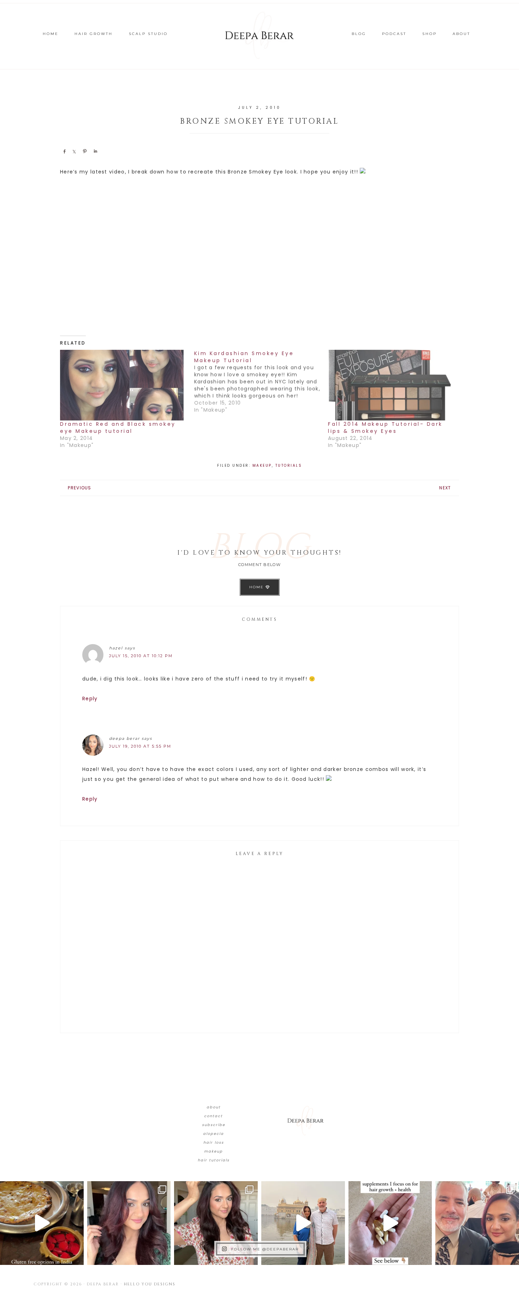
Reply (90, 698)
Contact (213, 1116)
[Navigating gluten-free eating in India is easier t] (42, 1223)
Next (445, 488)
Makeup (262, 465)
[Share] (64, 151)
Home (257, 587)
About (214, 1107)
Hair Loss (213, 1142)
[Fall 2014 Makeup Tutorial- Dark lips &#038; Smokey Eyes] (391, 385)
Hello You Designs (149, 1284)
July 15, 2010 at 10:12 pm (141, 655)
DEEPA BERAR (259, 35)
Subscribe (213, 1124)
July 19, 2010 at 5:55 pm (140, 746)
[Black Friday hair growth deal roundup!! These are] (129, 1223)
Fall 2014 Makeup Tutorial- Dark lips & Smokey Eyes (385, 427)
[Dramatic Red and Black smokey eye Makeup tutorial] (123, 385)
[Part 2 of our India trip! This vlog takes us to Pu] (303, 1223)
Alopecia (213, 1133)
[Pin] (84, 151)
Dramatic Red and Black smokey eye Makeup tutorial (118, 427)
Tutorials (288, 465)
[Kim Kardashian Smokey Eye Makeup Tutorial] (261, 381)
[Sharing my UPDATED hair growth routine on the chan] (216, 1223)
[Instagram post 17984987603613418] (477, 1223)
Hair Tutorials (213, 1160)
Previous (79, 488)
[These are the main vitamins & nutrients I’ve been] (390, 1223)
